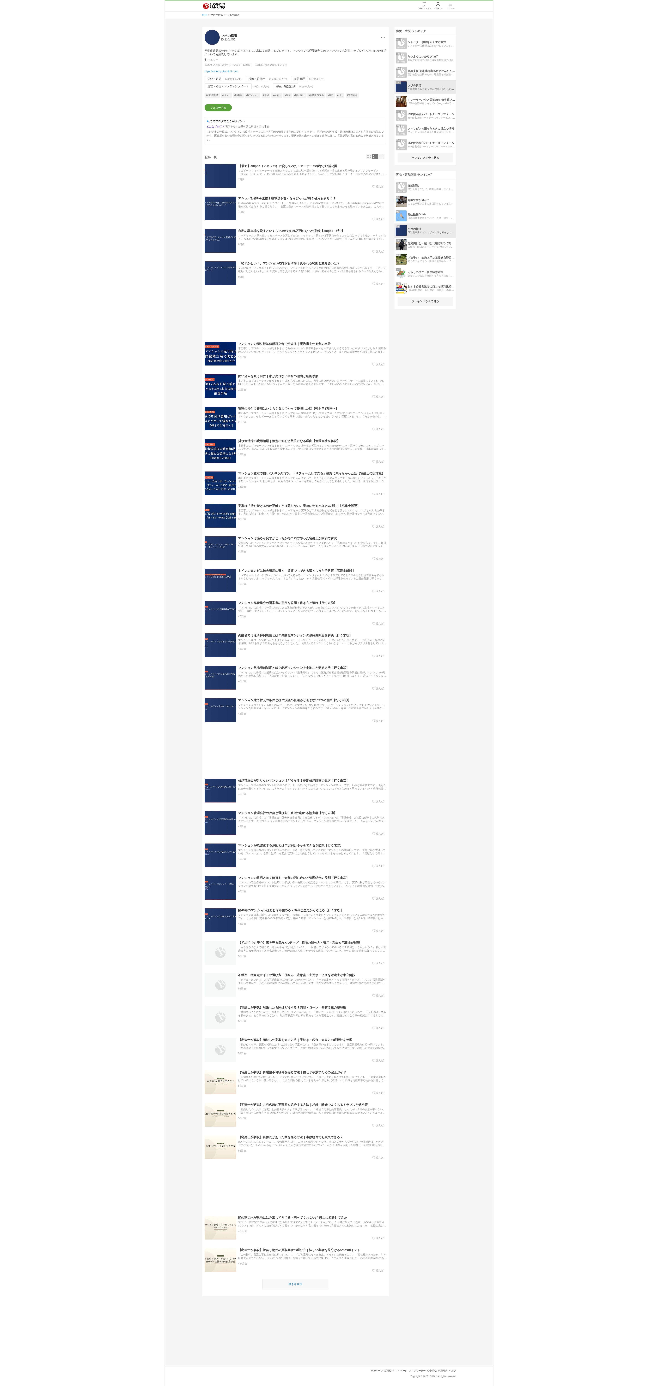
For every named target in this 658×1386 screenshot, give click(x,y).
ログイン (438, 8)
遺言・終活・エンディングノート (228, 86)
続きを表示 (295, 1284)
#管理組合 (352, 95)
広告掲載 (432, 1370)
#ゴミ (340, 95)
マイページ (401, 1370)
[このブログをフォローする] (218, 107)
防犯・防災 (214, 78)
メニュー (450, 8)
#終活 (287, 95)
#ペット (226, 95)
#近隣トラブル (316, 95)
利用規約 (443, 1370)
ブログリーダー (417, 1370)
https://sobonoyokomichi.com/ (221, 71)
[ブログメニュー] (383, 37)
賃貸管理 (299, 78)
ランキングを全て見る (425, 157)
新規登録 (389, 1370)
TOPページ (377, 1370)
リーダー (424, 8)
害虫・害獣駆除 (285, 86)
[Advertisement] (295, 314)
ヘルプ (452, 1370)
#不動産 (238, 95)
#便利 (266, 95)
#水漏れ (277, 95)
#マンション (252, 95)
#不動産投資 (212, 95)
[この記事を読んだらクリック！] (379, 186)
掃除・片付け (257, 78)
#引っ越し (299, 95)
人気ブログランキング (214, 6)
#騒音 (330, 95)
